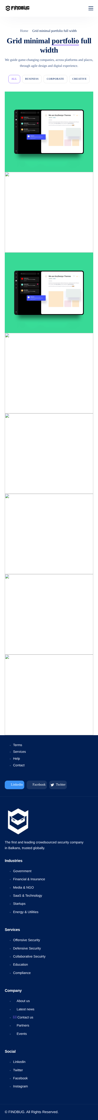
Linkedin (16, 785)
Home (24, 31)
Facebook (39, 785)
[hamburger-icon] (90, 8)
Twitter (60, 785)
